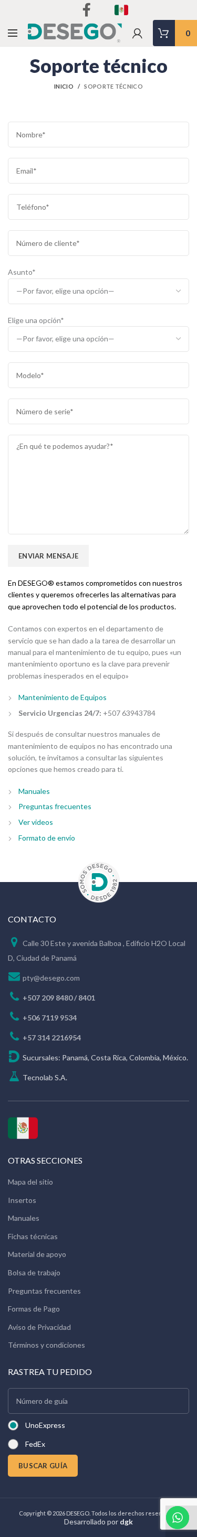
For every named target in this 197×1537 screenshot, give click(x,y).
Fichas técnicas (33, 1236)
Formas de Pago (34, 1308)
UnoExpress (45, 1425)
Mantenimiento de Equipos (62, 697)
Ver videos (35, 822)
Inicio (64, 86)
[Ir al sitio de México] (23, 1126)
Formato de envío (46, 837)
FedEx (35, 1443)
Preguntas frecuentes (54, 806)
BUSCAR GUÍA (42, 1465)
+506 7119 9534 (50, 1017)
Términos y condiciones (46, 1344)
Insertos (22, 1200)
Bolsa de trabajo (34, 1272)
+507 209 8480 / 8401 (59, 997)
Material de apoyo (37, 1254)
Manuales (34, 791)
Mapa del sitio (30, 1181)
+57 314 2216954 (52, 1037)
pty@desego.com (51, 977)
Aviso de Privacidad (39, 1327)
